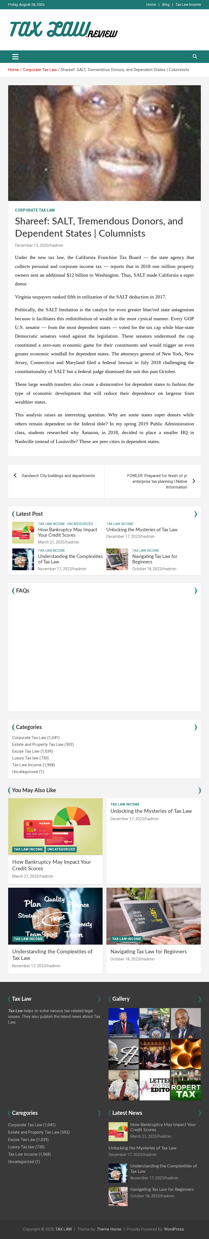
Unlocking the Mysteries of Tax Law (141, 529)
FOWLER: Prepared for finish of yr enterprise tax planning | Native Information (157, 481)
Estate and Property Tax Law (37, 744)
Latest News (127, 1113)
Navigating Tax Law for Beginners (148, 951)
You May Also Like (34, 790)
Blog (166, 4)
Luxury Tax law (25, 758)
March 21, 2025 (51, 542)
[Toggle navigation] (15, 56)
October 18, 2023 (147, 569)
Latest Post (29, 514)
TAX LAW (63, 1229)
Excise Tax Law (25, 751)
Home (151, 4)
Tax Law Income (188, 4)
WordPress (174, 1229)
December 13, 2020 (31, 245)
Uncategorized (80, 524)
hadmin (56, 245)
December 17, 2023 (123, 536)
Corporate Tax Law (35, 210)
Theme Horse (109, 1229)
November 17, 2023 (55, 569)
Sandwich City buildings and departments (58, 475)
